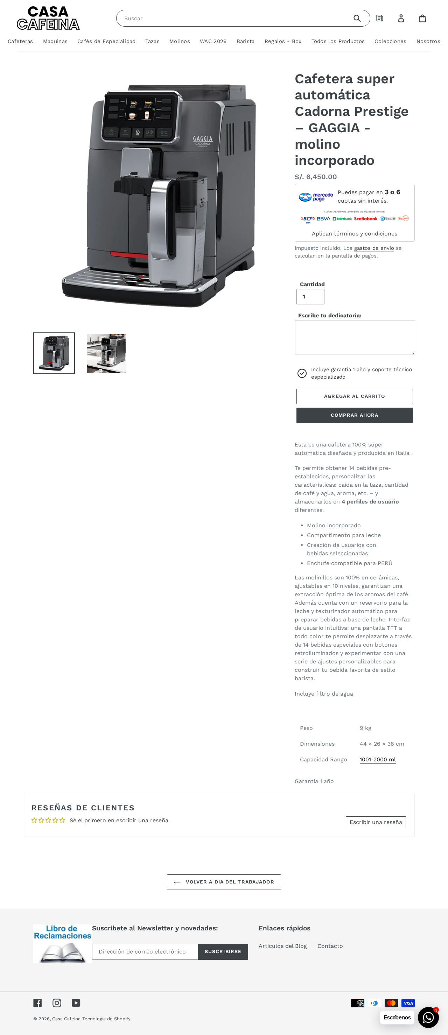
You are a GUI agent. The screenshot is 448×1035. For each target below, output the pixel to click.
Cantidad (312, 284)
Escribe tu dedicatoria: (330, 315)
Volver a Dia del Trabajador (229, 882)
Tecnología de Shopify (106, 1018)
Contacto (330, 946)
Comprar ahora (355, 415)
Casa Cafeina (66, 1018)
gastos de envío (374, 248)
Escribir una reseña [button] (376, 822)
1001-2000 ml (378, 759)
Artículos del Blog (283, 946)
